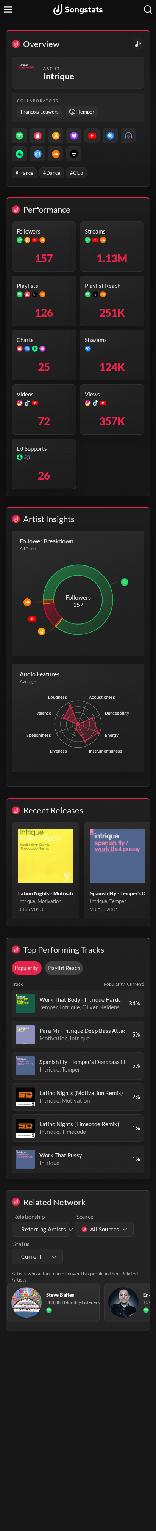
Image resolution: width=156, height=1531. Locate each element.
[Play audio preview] (25, 1003)
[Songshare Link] (138, 44)
